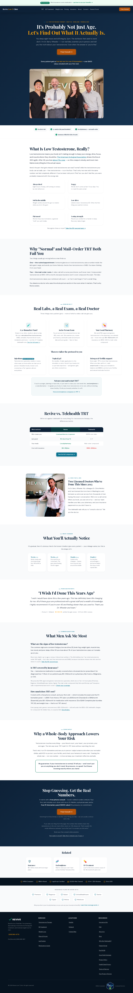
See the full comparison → (66, 454)
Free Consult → (66, 52)
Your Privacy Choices (105, 974)
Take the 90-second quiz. (49, 662)
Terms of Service (104, 969)
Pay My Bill (102, 950)
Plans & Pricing (43, 936)
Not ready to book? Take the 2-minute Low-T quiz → (66, 836)
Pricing (66, 9)
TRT (42, 9)
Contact (86, 9)
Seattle (71, 922)
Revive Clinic (10, 9)
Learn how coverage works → (90, 905)
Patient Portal (94, 9)
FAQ (100, 927)
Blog (100, 936)
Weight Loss (59, 9)
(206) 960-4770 (13, 934)
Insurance (73, 9)
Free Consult (125, 9)
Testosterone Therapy (45, 922)
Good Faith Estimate (105, 955)
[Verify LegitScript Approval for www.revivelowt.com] (110, 986)
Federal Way (72, 932)
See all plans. (66, 710)
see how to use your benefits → (83, 2)
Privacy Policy (103, 960)
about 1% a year (59, 160)
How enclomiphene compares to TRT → (66, 392)
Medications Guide (44, 946)
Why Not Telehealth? (105, 941)
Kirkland (71, 927)
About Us (102, 932)
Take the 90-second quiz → (75, 228)
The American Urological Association (71, 157)
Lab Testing (42, 941)
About (80, 9)
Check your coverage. (63, 685)
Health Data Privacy (105, 964)
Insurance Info (103, 922)
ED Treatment (49, 9)
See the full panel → (33, 342)
